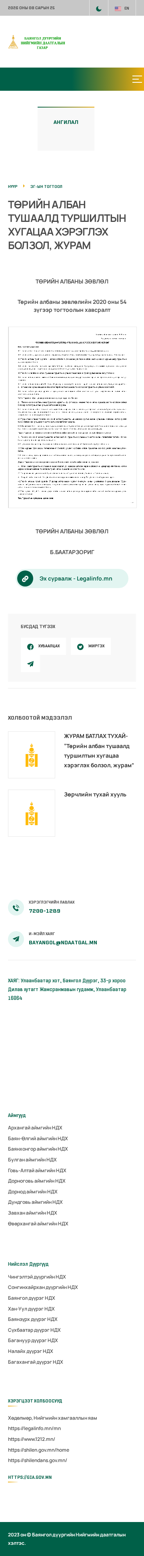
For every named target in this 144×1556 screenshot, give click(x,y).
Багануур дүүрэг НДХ (33, 1340)
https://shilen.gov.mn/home (38, 1449)
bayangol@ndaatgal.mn (63, 942)
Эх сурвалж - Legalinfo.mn (76, 578)
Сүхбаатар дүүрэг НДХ (34, 1330)
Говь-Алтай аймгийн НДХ (37, 1170)
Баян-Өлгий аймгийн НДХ (38, 1138)
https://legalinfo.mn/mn (34, 1428)
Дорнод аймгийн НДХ (33, 1191)
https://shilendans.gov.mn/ (37, 1460)
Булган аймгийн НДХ (32, 1159)
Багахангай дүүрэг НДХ (35, 1362)
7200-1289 (44, 911)
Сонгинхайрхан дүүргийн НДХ (43, 1287)
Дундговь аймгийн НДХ (35, 1202)
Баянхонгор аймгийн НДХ (38, 1148)
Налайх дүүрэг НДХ (30, 1351)
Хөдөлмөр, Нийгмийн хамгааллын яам (52, 1417)
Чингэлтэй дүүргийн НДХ (37, 1276)
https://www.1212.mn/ (31, 1439)
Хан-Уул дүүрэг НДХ (31, 1308)
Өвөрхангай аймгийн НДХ (38, 1223)
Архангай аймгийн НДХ (35, 1127)
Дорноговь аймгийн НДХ (37, 1180)
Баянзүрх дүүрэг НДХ (33, 1319)
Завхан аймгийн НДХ (32, 1212)
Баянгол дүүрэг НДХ (31, 1298)
